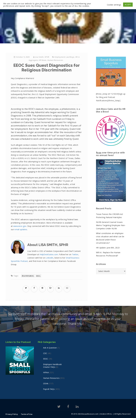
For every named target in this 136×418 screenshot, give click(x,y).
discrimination (28, 276)
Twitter (75, 254)
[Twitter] (58, 407)
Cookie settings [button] (114, 4)
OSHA (45, 383)
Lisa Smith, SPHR (42, 57)
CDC (45, 353)
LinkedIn (49, 257)
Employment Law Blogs (64, 57)
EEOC (38, 276)
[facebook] (34, 288)
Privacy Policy (12, 414)
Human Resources (55, 60)
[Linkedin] (77, 407)
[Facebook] (68, 407)
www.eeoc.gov (19, 226)
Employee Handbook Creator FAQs (52, 365)
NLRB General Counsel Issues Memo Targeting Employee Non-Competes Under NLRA (111, 225)
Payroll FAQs (49, 389)
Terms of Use (27, 414)
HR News (42, 60)
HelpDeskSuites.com (49, 254)
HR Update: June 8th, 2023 (108, 247)
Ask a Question (50, 347)
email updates (20, 229)
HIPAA (46, 372)
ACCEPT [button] (128, 4)
